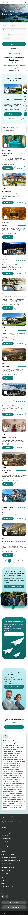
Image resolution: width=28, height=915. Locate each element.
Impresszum (4, 873)
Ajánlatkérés (14, 114)
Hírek (2, 880)
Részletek (11, 118)
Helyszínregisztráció (15, 907)
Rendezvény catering (6, 846)
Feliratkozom (13, 634)
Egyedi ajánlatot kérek (15, 586)
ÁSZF (2, 889)
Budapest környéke (6, 830)
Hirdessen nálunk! (5, 870)
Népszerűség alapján (9, 130)
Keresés (15, 44)
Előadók (3, 851)
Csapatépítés (4, 835)
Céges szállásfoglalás (6, 863)
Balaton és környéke (6, 833)
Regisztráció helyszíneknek (8, 867)
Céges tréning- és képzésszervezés (10, 860)
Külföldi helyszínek (6, 838)
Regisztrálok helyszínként (13, 686)
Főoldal (9, 53)
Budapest (3, 827)
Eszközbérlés (4, 848)
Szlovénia (17, 53)
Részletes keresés (15, 48)
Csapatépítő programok (7, 854)
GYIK (2, 883)
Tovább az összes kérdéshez (13, 727)
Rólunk (3, 878)
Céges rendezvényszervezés (8, 857)
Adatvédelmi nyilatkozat (7, 886)
